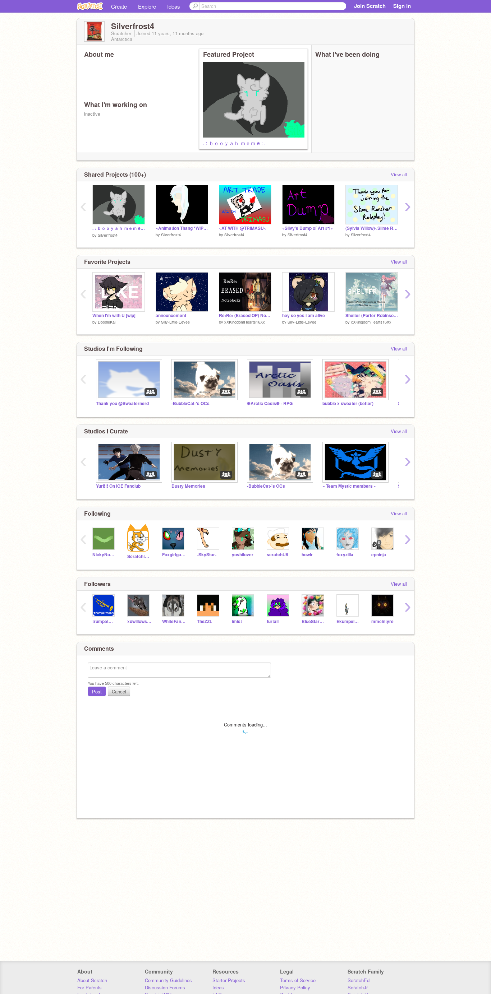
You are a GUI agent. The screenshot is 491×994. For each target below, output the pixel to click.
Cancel (119, 691)
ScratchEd (359, 980)
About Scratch (92, 980)
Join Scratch (370, 6)
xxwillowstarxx (139, 621)
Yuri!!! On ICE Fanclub (118, 486)
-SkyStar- (206, 555)
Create (119, 6)
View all (399, 174)
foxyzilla (344, 555)
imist (237, 621)
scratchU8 (277, 555)
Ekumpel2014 (348, 621)
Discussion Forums (165, 987)
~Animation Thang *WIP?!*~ (182, 228)
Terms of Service (298, 980)
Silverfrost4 (108, 235)
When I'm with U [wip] (114, 315)
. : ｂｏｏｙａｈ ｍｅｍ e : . (234, 143)
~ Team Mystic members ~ (349, 486)
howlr (307, 555)
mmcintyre (382, 621)
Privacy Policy (295, 987)
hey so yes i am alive (303, 315)
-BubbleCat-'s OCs (190, 403)
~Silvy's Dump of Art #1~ (307, 228)
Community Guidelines (168, 980)
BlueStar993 (314, 621)
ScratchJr (358, 987)
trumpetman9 (104, 621)
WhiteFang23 (174, 621)
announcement (171, 315)
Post (97, 691)
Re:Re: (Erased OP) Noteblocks (245, 315)
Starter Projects (228, 980)
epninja (378, 555)
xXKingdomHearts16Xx (244, 322)
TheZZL (204, 621)
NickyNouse (104, 555)
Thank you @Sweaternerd (122, 403)
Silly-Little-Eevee (175, 322)
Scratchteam (139, 556)
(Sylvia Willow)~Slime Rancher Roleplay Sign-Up (371, 228)
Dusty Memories (188, 486)
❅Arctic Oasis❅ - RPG (270, 403)
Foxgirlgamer (174, 555)
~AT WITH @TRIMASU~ (242, 228)
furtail (273, 621)
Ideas (173, 6)
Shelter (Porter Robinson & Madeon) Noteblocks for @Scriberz (371, 315)
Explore (147, 6)
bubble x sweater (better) (347, 403)
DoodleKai (106, 322)
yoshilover (242, 555)
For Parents (89, 987)
